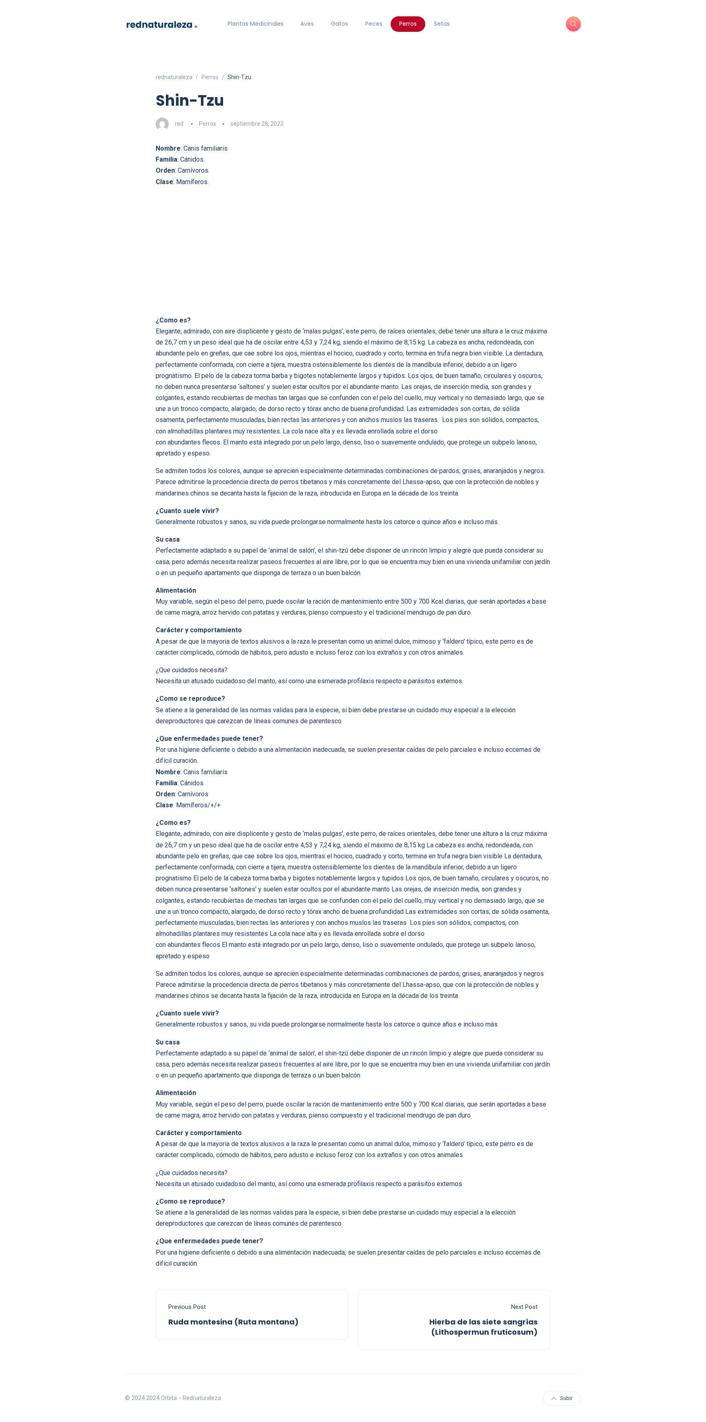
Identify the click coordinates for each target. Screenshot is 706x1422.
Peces (373, 24)
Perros (408, 24)
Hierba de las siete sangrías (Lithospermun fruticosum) (483, 1327)
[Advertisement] (353, 251)
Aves (307, 24)
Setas (442, 24)
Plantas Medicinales (256, 24)
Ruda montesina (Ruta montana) (233, 1322)
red (179, 123)
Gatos (339, 24)
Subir (566, 1398)
